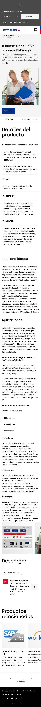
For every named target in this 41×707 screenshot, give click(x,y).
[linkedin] (16, 698)
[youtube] (12, 698)
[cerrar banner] (20, 5)
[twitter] (7, 698)
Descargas (9, 119)
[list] (20, 645)
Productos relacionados (28, 119)
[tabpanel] (20, 587)
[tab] (11, 572)
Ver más (5, 63)
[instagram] (20, 698)
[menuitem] (11, 29)
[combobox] (11, 16)
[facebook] (3, 698)
